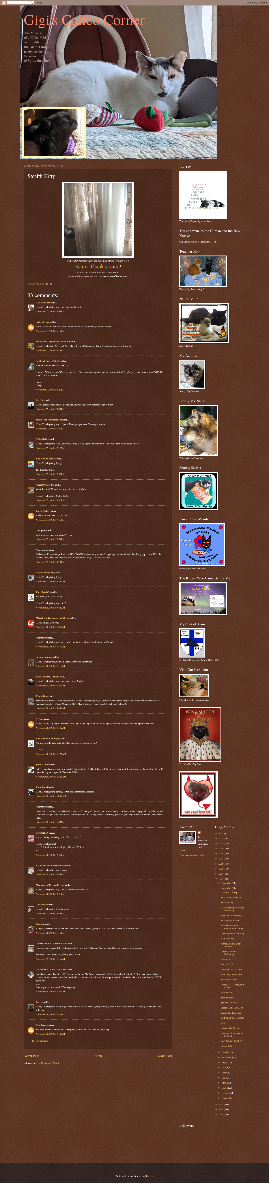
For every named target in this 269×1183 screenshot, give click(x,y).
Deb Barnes (42, 1024)
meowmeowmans (44, 657)
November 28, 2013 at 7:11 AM (50, 666)
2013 (221, 878)
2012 (221, 1104)
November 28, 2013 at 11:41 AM (51, 796)
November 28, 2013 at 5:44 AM (50, 607)
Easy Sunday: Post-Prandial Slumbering (232, 927)
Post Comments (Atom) (48, 1062)
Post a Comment (40, 1040)
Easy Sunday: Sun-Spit (231, 1040)
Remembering (227, 938)
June (224, 1072)
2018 (221, 853)
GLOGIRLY (42, 832)
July (224, 1067)
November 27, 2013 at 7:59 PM (50, 539)
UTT (223, 1022)
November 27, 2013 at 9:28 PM (50, 562)
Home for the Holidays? (232, 915)
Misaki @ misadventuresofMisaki (53, 618)
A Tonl (39, 718)
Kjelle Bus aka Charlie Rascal (51, 865)
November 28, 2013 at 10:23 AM (51, 754)
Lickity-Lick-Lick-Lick (232, 1007)
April (224, 1082)
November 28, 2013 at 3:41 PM (50, 893)
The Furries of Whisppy (48, 738)
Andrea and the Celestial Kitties (52, 943)
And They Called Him (231, 974)
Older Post (165, 1055)
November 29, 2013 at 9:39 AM (50, 991)
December (227, 883)
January (225, 1097)
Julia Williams (43, 764)
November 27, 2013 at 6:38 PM (50, 428)
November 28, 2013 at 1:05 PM (50, 822)
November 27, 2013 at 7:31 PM (50, 500)
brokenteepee (42, 322)
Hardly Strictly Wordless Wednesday (232, 909)
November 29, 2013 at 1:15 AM (50, 959)
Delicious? (226, 959)
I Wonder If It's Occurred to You (232, 986)
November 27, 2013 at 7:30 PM (50, 474)
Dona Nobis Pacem (230, 1028)
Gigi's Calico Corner (84, 19)
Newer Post (31, 1055)
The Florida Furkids (46, 458)
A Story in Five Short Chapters (231, 945)
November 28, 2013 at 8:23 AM (50, 685)
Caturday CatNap (229, 892)
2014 (221, 873)
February (226, 1092)
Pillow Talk (226, 1045)
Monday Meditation (230, 920)
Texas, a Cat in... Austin (47, 676)
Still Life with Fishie (231, 897)
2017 (221, 858)
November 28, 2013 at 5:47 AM (50, 627)
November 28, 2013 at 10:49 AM (51, 776)
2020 (221, 843)
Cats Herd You (43, 302)
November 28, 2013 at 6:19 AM (50, 646)
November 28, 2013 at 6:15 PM (50, 932)
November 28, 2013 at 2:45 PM (50, 855)
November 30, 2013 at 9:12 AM (50, 1033)
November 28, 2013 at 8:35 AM (50, 708)
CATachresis (42, 904)
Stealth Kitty (227, 902)
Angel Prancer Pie (45, 484)
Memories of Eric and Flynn (50, 885)
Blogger (149, 1176)
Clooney (40, 923)
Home (98, 1055)
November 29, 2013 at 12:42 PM (51, 1014)
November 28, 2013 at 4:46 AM (50, 581)
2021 (221, 838)
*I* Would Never (229, 979)
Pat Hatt (40, 400)
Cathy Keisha (42, 439)
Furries (40, 1002)
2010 (221, 1114)
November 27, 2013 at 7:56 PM (50, 519)
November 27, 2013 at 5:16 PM (50, 350)
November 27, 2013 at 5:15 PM (50, 331)
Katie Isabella (43, 787)
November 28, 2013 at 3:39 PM (50, 874)
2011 (221, 1109)
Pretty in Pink (227, 964)
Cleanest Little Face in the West (232, 1034)
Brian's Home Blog (45, 572)
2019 (221, 848)
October (226, 1052)
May (224, 1077)
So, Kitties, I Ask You (231, 1012)
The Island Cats (44, 592)
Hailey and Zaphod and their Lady (53, 341)
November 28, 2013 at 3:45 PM (50, 913)
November (227, 888)
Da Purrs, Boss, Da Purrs (232, 1017)
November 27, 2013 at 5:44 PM (50, 409)
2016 (221, 863)
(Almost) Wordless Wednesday (229, 953)
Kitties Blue (42, 696)
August (225, 1062)
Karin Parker (43, 510)
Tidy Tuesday (227, 997)
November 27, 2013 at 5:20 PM (50, 389)
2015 (221, 868)
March (225, 1087)
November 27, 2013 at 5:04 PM (50, 311)
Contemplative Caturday (232, 933)
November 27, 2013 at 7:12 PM (50, 448)
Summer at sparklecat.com (49, 419)
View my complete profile (191, 855)
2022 (221, 833)
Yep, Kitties (226, 992)
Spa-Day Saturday (229, 1002)
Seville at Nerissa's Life (47, 361)
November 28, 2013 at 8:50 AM (50, 727)
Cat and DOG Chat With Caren (51, 969)
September (227, 1057)
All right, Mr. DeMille (231, 969)
